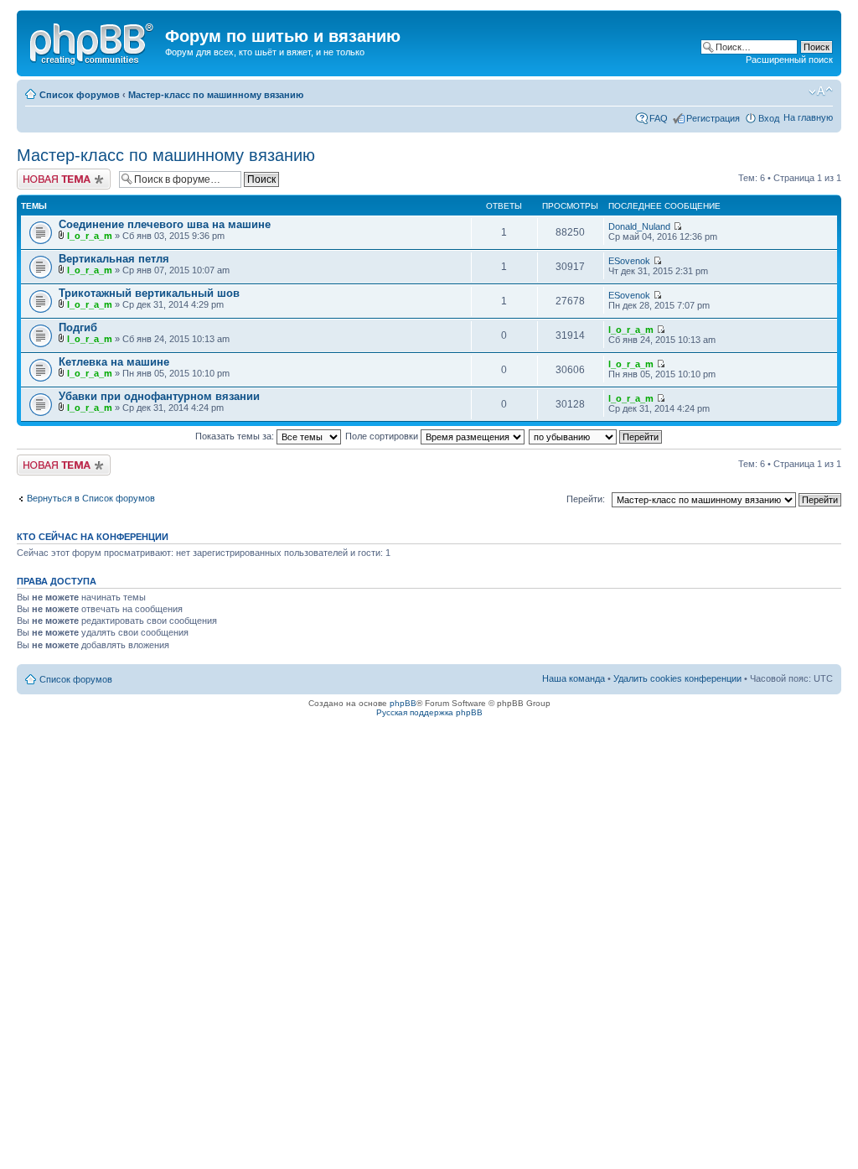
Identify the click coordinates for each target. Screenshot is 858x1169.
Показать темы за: (236, 436)
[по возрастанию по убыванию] (596, 436)
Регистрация (713, 118)
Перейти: (585, 499)
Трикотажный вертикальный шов (149, 293)
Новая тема (42, 174)
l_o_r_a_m (89, 236)
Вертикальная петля (114, 258)
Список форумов (79, 95)
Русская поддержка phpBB (429, 712)
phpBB (403, 703)
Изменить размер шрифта (821, 91)
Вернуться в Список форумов (91, 498)
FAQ (658, 118)
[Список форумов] (93, 41)
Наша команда (573, 678)
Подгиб (78, 327)
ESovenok (629, 261)
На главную (808, 117)
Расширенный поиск (789, 60)
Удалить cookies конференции (677, 678)
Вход (768, 118)
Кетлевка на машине (114, 362)
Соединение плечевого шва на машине (165, 224)
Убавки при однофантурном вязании (159, 396)
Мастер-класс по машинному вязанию (215, 95)
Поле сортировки (383, 436)
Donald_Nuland (639, 226)
